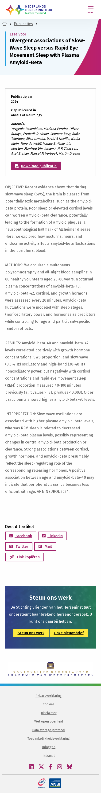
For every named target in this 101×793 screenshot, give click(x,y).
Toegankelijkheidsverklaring (48, 739)
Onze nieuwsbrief (69, 633)
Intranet (49, 756)
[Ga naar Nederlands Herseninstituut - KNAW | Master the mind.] (4, 24)
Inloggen (48, 747)
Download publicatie (39, 166)
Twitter (21, 546)
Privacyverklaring (48, 696)
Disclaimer (49, 713)
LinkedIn (55, 536)
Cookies (48, 704)
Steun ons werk (31, 633)
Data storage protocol (48, 730)
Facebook (23, 536)
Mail (48, 546)
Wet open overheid (48, 721)
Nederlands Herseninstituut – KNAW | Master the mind (30, 10)
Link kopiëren (28, 557)
